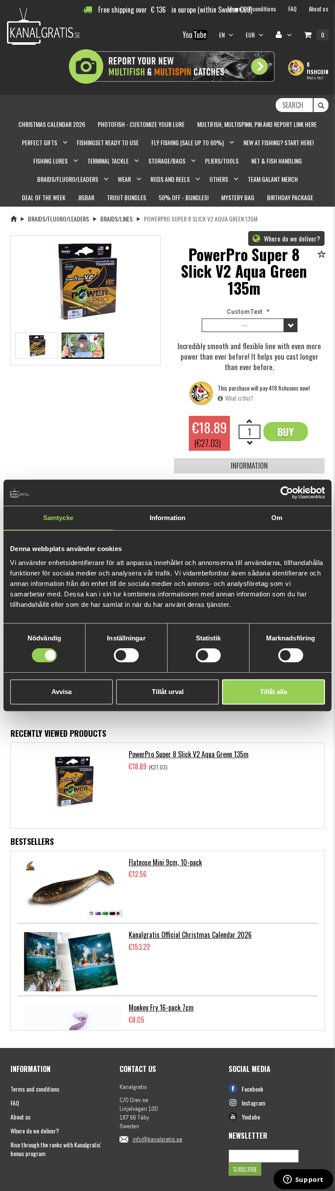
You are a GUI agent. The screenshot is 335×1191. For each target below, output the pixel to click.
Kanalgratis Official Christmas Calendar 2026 (190, 934)
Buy (285, 431)
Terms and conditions (34, 1088)
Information (249, 465)
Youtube (251, 1116)
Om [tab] (276, 517)
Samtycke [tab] (58, 517)
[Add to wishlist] (323, 255)
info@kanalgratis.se (157, 1139)
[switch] (126, 655)
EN (222, 34)
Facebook (252, 1088)
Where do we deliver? (291, 238)
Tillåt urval (168, 691)
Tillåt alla (273, 691)
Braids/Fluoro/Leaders (58, 218)
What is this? (315, 77)
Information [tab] (167, 517)
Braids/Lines (116, 218)
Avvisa (61, 691)
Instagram (253, 1102)
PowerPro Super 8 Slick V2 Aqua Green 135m (189, 754)
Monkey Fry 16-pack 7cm (161, 1007)
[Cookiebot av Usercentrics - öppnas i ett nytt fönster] (287, 492)
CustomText (245, 311)
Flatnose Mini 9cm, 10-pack (165, 862)
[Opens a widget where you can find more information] (303, 1180)
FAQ (14, 1102)
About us (20, 1116)
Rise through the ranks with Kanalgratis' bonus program (55, 1149)
